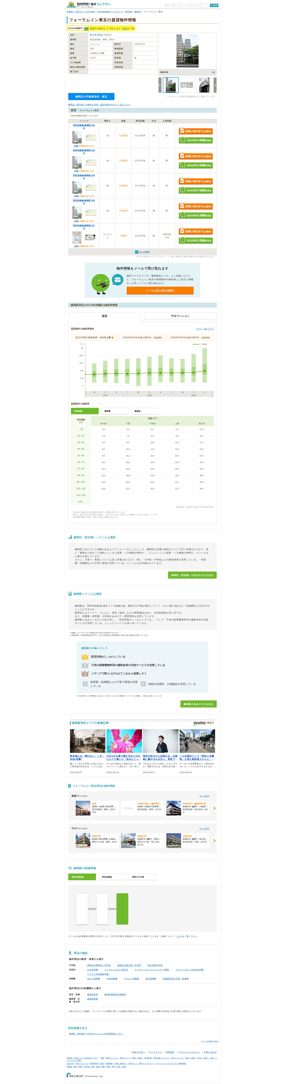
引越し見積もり (120, 1063)
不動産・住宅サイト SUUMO (81, 12)
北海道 (69, 1067)
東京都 (129, 12)
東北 (75, 1067)
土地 (212, 1058)
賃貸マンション (112, 1058)
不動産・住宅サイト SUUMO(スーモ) (82, 1058)
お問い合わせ (210, 1052)
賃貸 (125, 28)
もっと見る (204, 796)
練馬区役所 (92, 994)
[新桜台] (102, 908)
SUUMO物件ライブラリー (110, 12)
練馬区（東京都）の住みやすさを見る (192, 575)
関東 (80, 1067)
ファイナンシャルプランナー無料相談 (170, 1063)
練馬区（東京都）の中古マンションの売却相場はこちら (96, 1034)
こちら (179, 936)
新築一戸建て (190, 1058)
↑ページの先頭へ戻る (209, 1041)
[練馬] (122, 908)
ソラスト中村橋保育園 (98, 974)
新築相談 (109, 1063)
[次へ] (214, 808)
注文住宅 (70, 1063)
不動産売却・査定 (97, 1063)
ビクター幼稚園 (131, 979)
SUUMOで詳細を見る (195, 140)
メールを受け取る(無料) (160, 290)
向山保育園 (92, 970)
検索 (215, 5)
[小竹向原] (82, 908)
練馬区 (138, 12)
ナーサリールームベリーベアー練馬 (152, 970)
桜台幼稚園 (151, 979)
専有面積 (78, 411)
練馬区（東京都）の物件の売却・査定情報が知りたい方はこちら (99, 105)
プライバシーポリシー (189, 1052)
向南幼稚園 (112, 979)
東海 (98, 1067)
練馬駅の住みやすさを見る (198, 704)
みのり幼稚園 (93, 979)
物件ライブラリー (146, 1063)
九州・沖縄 (121, 1067)
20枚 (76, 146)
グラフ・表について (205, 329)
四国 (108, 1067)
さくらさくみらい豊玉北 (116, 970)
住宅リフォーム (81, 1063)
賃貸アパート (125, 1058)
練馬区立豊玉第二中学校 (129, 965)
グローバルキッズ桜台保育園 (190, 970)
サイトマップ (155, 1052)
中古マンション (177, 1058)
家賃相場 (148, 1058)
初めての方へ (138, 1052)
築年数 (108, 411)
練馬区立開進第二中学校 (99, 965)
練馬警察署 (92, 999)
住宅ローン (133, 1063)
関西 (103, 1067)
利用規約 (170, 1052)
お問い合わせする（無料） (195, 131)
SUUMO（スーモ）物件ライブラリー (89, 5)
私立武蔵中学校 (155, 965)
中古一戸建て (203, 1058)
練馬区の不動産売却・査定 (91, 96)
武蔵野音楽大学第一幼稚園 (176, 979)
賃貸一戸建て (137, 1058)
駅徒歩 (138, 411)
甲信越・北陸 (89, 1067)
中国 (113, 1067)
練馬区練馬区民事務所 (115, 994)
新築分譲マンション (161, 1058)
